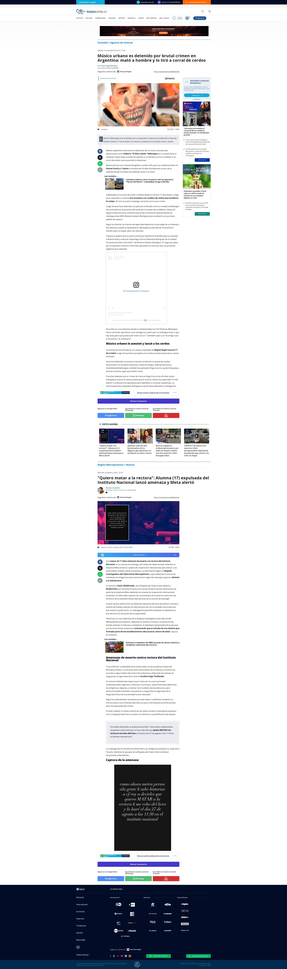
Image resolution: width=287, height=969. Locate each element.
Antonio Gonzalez (113, 488)
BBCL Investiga (152, 18)
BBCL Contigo (164, 18)
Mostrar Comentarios (138, 401)
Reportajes (80, 940)
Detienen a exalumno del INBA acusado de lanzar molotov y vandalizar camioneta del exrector (152, 643)
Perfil (115, 68)
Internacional (100, 18)
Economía (112, 18)
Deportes (121, 18)
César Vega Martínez (109, 66)
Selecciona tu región (87, 2)
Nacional (89, 18)
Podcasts (79, 18)
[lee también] (115, 647)
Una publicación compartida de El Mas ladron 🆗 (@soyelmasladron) (136, 320)
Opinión (141, 18)
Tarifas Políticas (82, 955)
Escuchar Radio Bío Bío (197, 2)
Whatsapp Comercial (160, 956)
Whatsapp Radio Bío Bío (200, 956)
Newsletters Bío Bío (147, 2)
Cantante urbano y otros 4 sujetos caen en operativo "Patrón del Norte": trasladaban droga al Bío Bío (149, 180)
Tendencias (131, 18)
